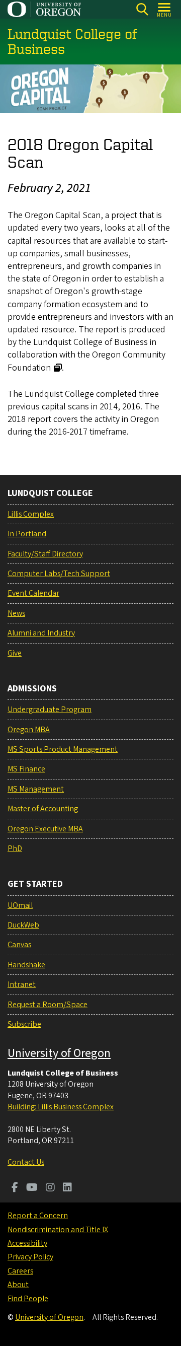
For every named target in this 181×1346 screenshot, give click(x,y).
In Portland (27, 533)
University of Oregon (59, 1053)
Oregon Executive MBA (45, 828)
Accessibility (27, 1243)
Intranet (22, 984)
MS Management (36, 789)
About (18, 1284)
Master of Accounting (43, 808)
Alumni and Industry (41, 633)
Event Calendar (33, 593)
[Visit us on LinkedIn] (67, 1188)
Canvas (19, 944)
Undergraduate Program (50, 709)
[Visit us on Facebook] (15, 1188)
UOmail (20, 905)
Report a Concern (38, 1215)
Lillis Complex (31, 514)
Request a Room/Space (47, 1004)
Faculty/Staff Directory (45, 553)
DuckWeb (23, 925)
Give (15, 653)
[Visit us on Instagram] (50, 1188)
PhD (15, 848)
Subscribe (24, 1024)
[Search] (142, 9)
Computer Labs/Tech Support (59, 573)
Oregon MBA (29, 729)
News (16, 613)
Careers (20, 1271)
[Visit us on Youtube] (32, 1188)
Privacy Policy (30, 1256)
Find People (28, 1298)
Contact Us (26, 1162)
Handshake (26, 964)
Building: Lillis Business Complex (61, 1106)
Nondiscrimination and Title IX (58, 1229)
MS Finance (26, 768)
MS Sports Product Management (63, 749)
